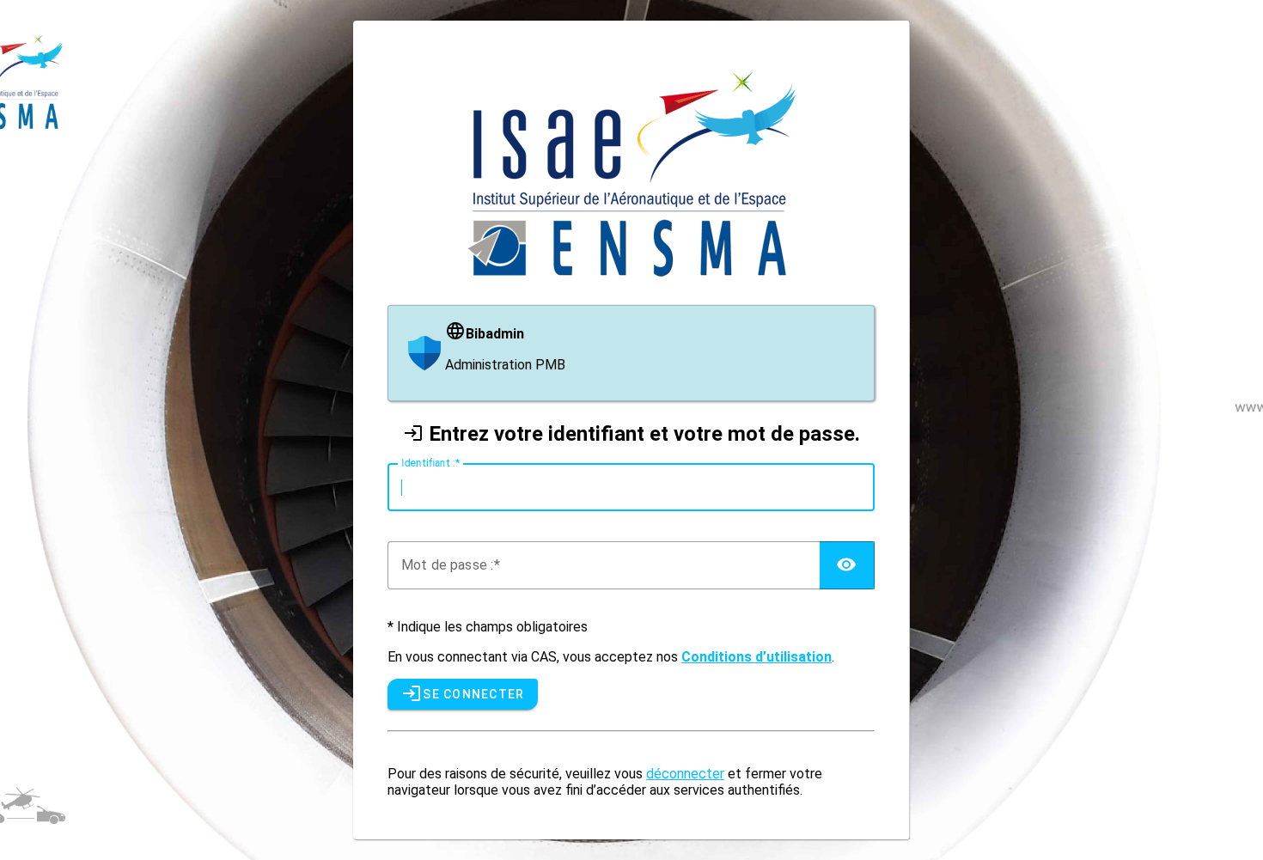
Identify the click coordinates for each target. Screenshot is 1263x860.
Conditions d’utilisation (756, 657)
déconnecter (685, 773)
